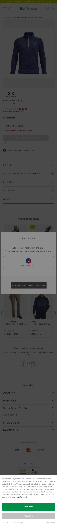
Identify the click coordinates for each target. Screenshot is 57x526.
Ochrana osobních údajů (18, 497)
